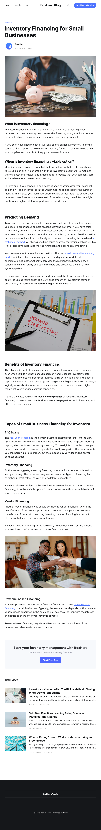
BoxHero (19, 44)
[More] (27, 5)
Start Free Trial (50, 660)
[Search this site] (68, 5)
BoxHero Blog (50, 5)
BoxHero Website (85, 5)
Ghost (65, 813)
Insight (18, 5)
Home (8, 5)
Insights (8, 22)
